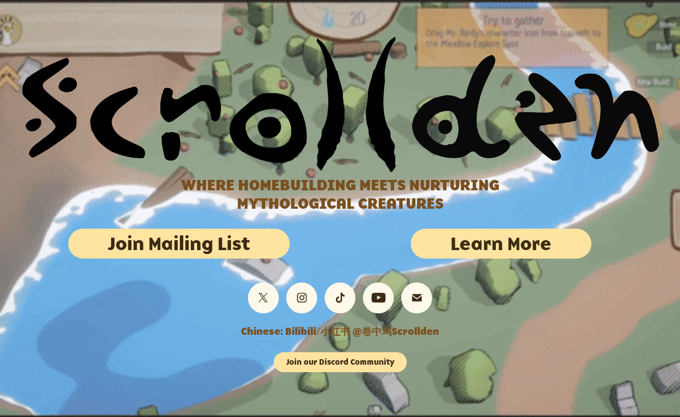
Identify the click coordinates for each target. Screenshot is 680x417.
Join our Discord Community (340, 362)
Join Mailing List (179, 243)
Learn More (501, 243)
